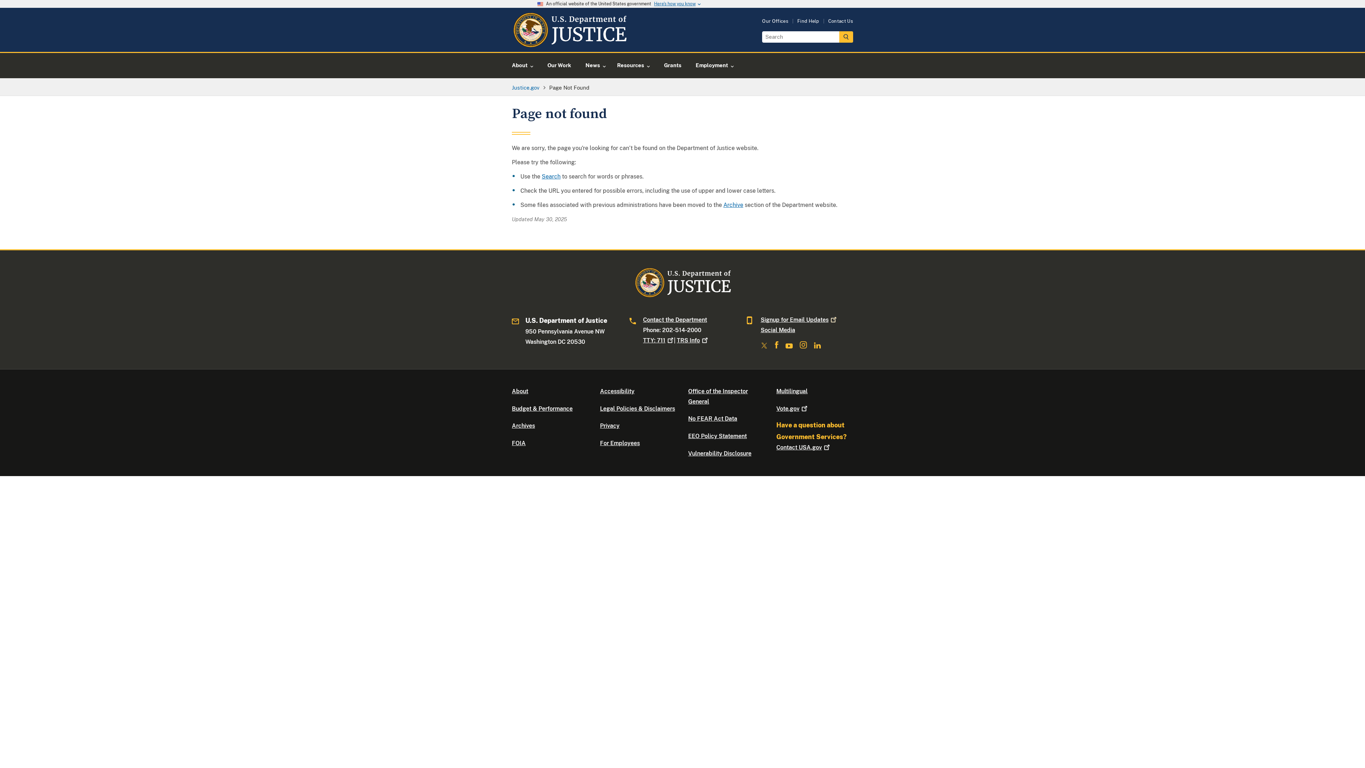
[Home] (569, 43)
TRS (688, 340)
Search (551, 176)
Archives (523, 425)
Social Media (778, 330)
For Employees (620, 443)
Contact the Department (675, 319)
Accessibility (617, 391)
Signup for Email (795, 319)
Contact (799, 447)
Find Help (808, 21)
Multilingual (792, 391)
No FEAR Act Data (712, 418)
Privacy (610, 425)
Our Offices (775, 21)
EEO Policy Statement (717, 436)
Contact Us (840, 21)
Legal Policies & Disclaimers (637, 408)
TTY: (654, 340)
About (520, 391)
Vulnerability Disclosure (719, 453)
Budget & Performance (542, 408)
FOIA (519, 443)
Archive (733, 205)
